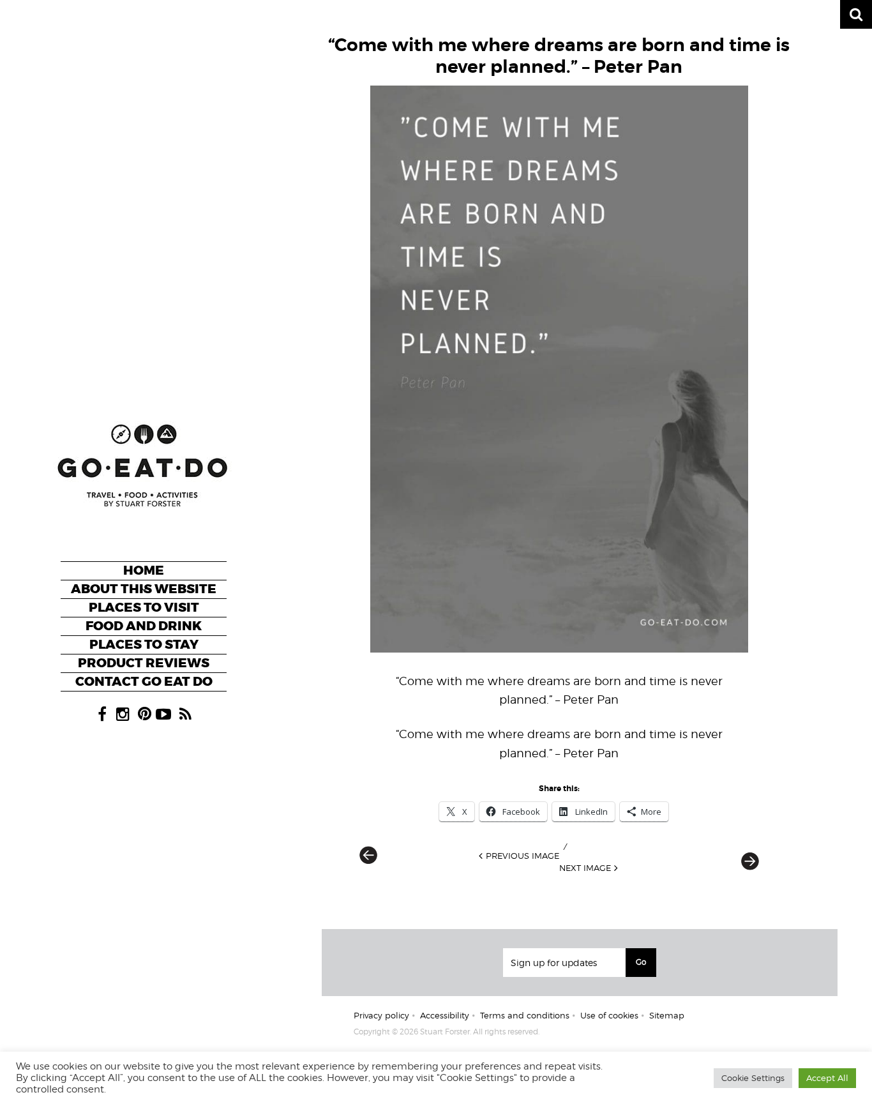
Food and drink (144, 626)
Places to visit (144, 607)
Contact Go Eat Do (144, 681)
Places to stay (144, 644)
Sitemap (666, 1015)
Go (641, 962)
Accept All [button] (827, 1078)
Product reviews (143, 663)
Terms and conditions (524, 1015)
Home (143, 570)
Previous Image (522, 856)
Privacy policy (381, 1015)
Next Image (585, 868)
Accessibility (444, 1015)
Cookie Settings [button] (753, 1078)
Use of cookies (609, 1015)
